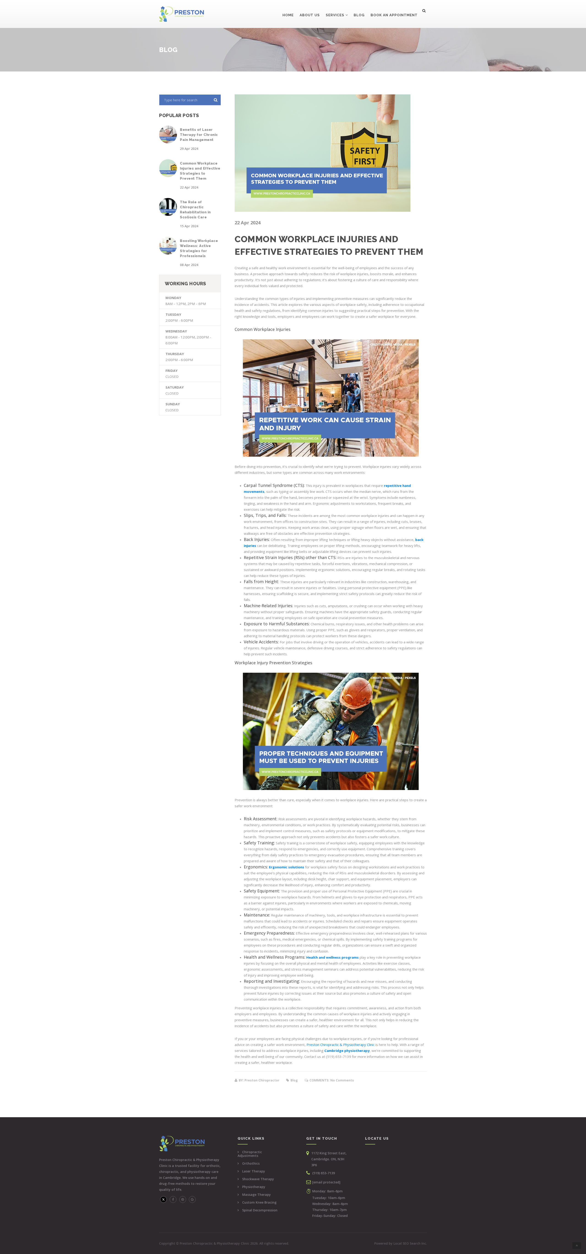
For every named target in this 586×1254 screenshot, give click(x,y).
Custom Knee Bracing (259, 1202)
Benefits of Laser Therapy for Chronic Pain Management (199, 135)
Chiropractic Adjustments (250, 1154)
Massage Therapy (256, 1194)
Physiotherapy (253, 1187)
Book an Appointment (394, 15)
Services (335, 15)
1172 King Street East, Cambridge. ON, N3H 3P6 (329, 1159)
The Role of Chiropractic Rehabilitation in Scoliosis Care (195, 209)
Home (288, 15)
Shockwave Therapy (258, 1179)
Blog (359, 15)
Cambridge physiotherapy (347, 1050)
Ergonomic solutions (286, 867)
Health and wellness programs (332, 957)
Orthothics (251, 1163)
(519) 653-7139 (323, 1173)
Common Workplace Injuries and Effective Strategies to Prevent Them (200, 171)
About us (310, 15)
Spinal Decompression (259, 1210)
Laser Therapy (253, 1171)
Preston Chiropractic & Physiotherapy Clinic (340, 1044)
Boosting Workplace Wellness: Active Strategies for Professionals (199, 248)
